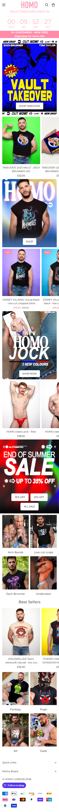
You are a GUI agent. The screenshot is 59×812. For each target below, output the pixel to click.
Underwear (43, 594)
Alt (15, 751)
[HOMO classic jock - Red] (21, 404)
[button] (53, 4)
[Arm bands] (15, 531)
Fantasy (15, 709)
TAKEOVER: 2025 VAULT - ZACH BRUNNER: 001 (21, 169)
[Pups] (43, 688)
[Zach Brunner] (15, 572)
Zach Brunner (15, 594)
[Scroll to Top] (54, 796)
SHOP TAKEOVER (29, 106)
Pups (43, 709)
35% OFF (20, 497)
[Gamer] (43, 730)
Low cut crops (43, 552)
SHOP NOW (29, 373)
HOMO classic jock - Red (21, 431)
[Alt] (15, 730)
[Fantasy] (15, 688)
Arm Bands (15, 552)
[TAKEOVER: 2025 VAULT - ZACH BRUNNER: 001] (21, 140)
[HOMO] (29, 5)
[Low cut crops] (43, 531)
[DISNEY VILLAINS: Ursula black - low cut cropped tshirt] (21, 272)
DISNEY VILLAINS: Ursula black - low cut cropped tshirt (21, 301)
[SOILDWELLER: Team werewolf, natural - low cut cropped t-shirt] (21, 631)
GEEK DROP (29, 241)
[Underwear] (43, 572)
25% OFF (39, 497)
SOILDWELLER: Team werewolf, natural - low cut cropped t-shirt (21, 660)
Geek (43, 751)
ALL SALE (29, 506)
